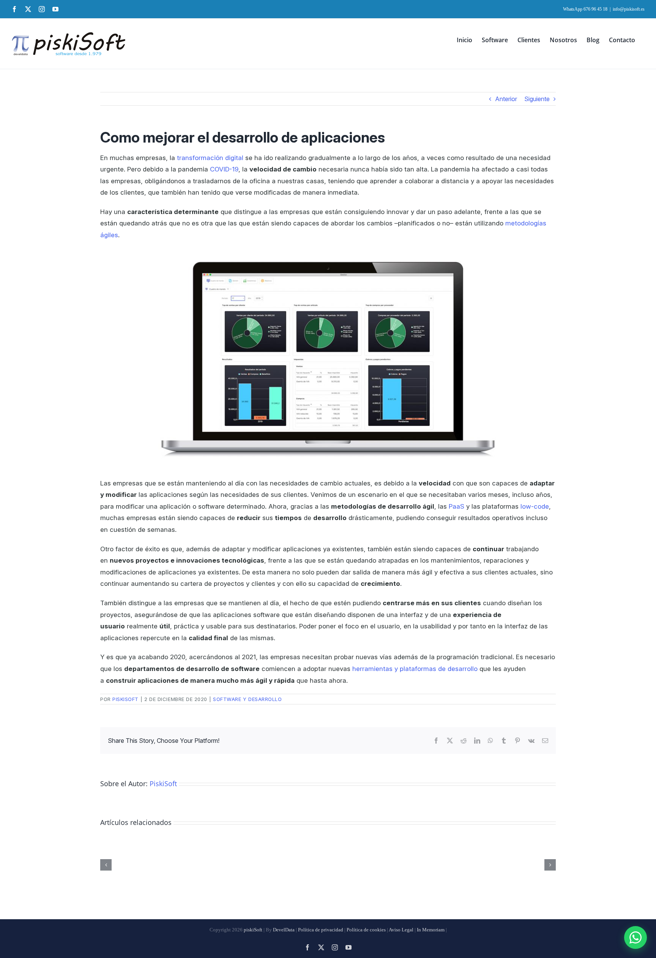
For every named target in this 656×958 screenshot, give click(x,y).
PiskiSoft (125, 699)
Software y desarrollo (247, 699)
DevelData (284, 930)
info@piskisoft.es (629, 9)
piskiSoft (253, 930)
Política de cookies (366, 930)
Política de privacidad (320, 930)
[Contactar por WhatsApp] (635, 937)
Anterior (506, 99)
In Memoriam (431, 930)
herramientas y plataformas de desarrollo (415, 669)
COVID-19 (224, 169)
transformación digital (210, 158)
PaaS (456, 506)
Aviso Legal (401, 930)
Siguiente (537, 99)
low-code (534, 506)
